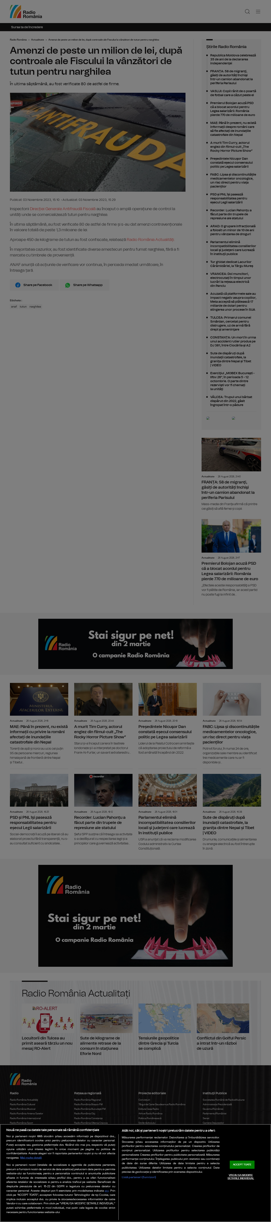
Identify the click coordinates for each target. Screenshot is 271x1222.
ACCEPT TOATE (242, 1164)
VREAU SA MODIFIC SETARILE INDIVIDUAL (241, 1177)
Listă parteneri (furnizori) (139, 1177)
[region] (135, 1173)
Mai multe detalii (31, 1157)
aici (107, 1191)
